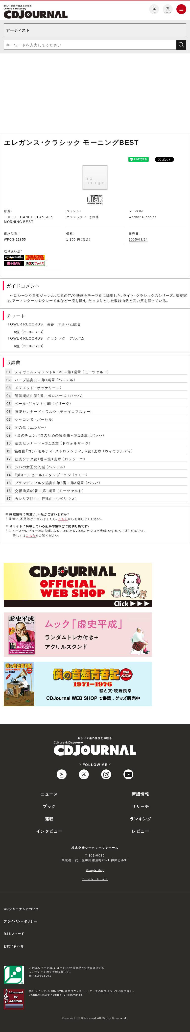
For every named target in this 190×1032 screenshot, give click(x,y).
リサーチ (140, 806)
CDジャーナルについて (21, 909)
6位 (17, 345)
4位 (17, 331)
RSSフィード (14, 933)
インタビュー (49, 831)
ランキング (141, 818)
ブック (49, 806)
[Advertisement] (95, 94)
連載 (49, 818)
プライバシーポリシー (20, 921)
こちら (63, 518)
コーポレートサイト (95, 879)
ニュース (49, 794)
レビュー (140, 831)
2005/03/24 (138, 239)
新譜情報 (140, 794)
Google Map (95, 870)
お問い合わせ (14, 946)
